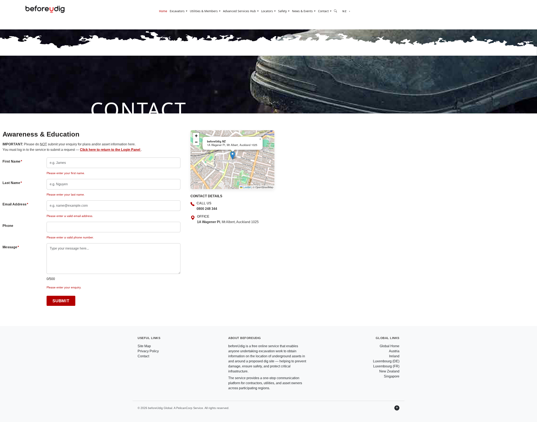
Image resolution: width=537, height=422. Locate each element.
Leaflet (246, 187)
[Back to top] (396, 408)
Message (11, 247)
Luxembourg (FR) (386, 366)
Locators (267, 11)
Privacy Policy (148, 351)
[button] (232, 155)
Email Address (15, 204)
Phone (8, 225)
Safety (282, 11)
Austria (394, 351)
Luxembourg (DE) (386, 361)
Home (163, 11)
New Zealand (389, 371)
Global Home (389, 346)
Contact (323, 11)
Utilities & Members (204, 11)
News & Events (302, 11)
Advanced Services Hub (239, 11)
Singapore (391, 376)
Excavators (177, 11)
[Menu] (526, 11)
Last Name (12, 183)
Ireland (394, 356)
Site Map (144, 346)
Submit (60, 300)
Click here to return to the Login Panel (110, 149)
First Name (12, 161)
